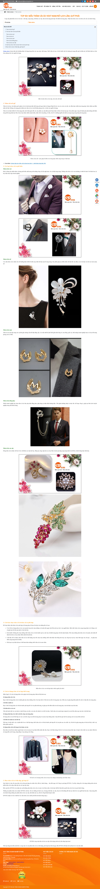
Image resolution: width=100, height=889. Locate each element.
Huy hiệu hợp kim (47, 864)
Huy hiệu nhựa (47, 856)
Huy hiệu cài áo (66, 6)
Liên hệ (91, 6)
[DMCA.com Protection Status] (22, 875)
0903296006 (10, 864)
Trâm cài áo (31, 22)
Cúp (73, 6)
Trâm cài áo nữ (10, 36)
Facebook (6, 881)
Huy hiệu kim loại (47, 867)
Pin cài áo (7, 22)
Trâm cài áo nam (10, 38)
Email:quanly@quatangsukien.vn (25, 1)
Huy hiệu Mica (47, 860)
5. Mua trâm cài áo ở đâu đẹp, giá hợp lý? (15, 47)
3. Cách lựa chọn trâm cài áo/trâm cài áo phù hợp (17, 45)
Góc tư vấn (85, 6)
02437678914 (20, 862)
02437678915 (12, 862)
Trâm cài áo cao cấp (11, 42)
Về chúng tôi (47, 6)
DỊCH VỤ (78, 6)
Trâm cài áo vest (10, 34)
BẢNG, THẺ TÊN (56, 6)
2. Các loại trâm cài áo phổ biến (12, 31)
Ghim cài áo (10, 12)
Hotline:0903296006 (10, 1)
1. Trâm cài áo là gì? (10, 29)
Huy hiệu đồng (47, 858)
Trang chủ (39, 6)
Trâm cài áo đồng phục (11, 40)
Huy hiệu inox (46, 862)
